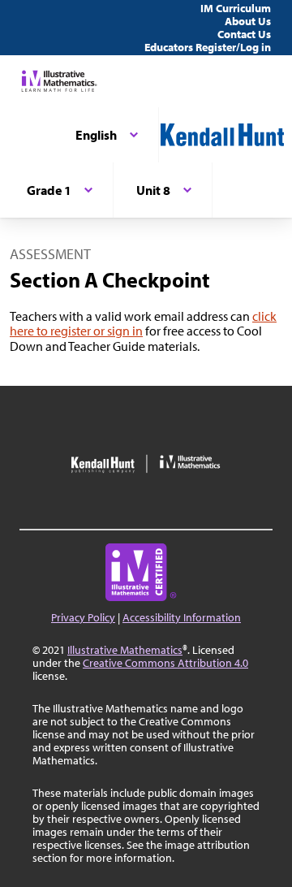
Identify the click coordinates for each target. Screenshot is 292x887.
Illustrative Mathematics (124, 650)
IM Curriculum (235, 8)
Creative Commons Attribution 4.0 (165, 663)
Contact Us (244, 34)
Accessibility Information (181, 617)
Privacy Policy (83, 617)
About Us (248, 21)
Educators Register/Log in (207, 47)
